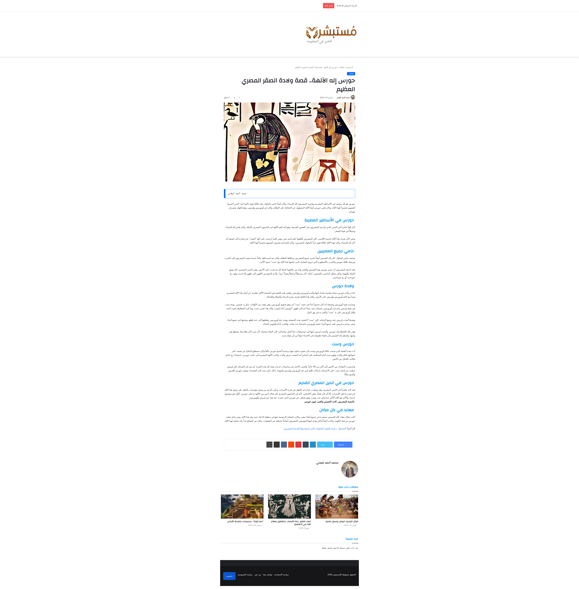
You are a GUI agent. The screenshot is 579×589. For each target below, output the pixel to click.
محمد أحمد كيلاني (343, 97)
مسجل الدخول (339, 548)
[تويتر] (333, 468)
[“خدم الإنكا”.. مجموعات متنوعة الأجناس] (242, 506)
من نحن (258, 574)
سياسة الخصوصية (245, 574)
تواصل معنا (267, 574)
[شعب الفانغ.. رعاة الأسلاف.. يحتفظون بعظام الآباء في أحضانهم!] (289, 506)
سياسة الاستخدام (281, 574)
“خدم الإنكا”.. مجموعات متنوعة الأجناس (245, 521)
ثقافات (341, 67)
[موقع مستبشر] (330, 34)
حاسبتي (229, 576)
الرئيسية (350, 67)
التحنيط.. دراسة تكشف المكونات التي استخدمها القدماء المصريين (315, 428)
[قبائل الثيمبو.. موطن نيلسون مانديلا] (336, 506)
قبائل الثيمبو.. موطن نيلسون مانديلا (342, 521)
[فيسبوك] (336, 468)
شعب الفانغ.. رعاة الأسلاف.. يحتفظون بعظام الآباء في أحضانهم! (291, 523)
